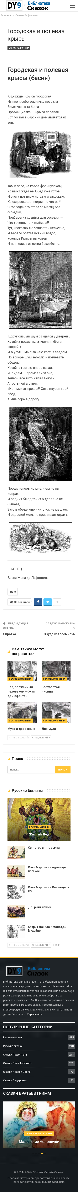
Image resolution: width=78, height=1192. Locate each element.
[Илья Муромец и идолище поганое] (16, 872)
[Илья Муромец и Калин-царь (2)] (16, 892)
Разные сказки (12, 1037)
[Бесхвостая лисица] (56, 671)
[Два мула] (56, 712)
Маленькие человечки (39, 1141)
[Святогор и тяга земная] (16, 852)
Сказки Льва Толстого (17, 1063)
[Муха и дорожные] (22, 712)
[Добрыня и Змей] (16, 912)
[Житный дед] (39, 819)
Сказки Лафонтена (19, 48)
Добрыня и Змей (40, 907)
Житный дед (39, 834)
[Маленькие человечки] (39, 1124)
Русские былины (39, 827)
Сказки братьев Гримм (39, 1133)
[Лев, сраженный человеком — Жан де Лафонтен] (22, 671)
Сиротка (9, 634)
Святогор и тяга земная (44, 847)
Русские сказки (12, 1046)
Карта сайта (34, 1014)
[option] (39, 1127)
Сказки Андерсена (15, 1080)
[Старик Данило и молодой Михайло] (16, 931)
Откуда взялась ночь (58, 634)
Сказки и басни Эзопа (17, 1071)
